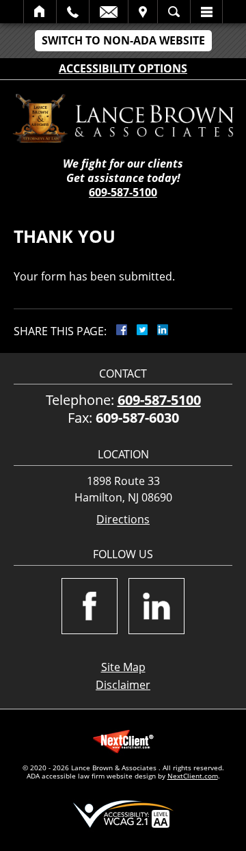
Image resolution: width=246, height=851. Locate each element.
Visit (142, 11)
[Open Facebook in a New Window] (90, 606)
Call (73, 11)
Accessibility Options (123, 68)
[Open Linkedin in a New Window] (156, 606)
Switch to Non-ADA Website (123, 40)
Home (40, 11)
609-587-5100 (123, 192)
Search (174, 11)
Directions (123, 519)
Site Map (123, 667)
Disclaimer (123, 684)
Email (109, 11)
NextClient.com (192, 776)
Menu (206, 11)
